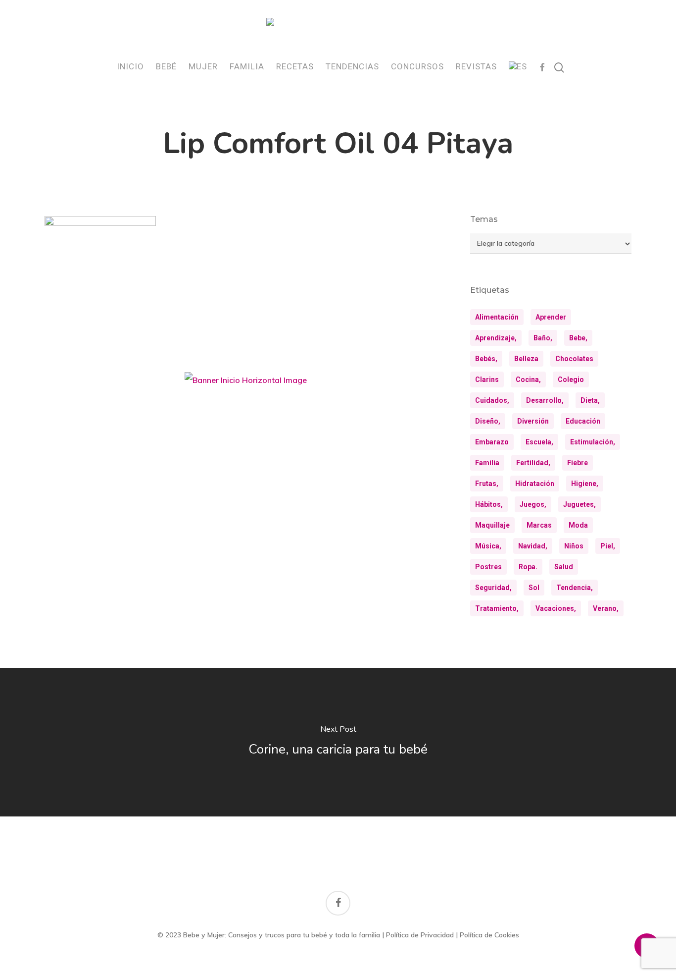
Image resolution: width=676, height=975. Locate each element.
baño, (542, 338)
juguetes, (579, 504)
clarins (487, 379)
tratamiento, (497, 608)
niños (573, 546)
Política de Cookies (489, 934)
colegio (571, 379)
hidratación (534, 484)
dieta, (590, 400)
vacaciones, (555, 608)
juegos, (533, 504)
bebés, (486, 359)
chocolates (574, 359)
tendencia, (574, 588)
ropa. (528, 567)
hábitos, (489, 504)
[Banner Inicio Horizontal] (246, 383)
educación (583, 421)
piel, (607, 546)
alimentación (497, 317)
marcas (539, 525)
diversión (533, 421)
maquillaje (492, 525)
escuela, (539, 442)
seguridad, (493, 588)
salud (563, 567)
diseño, (487, 421)
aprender (550, 317)
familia (487, 463)
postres (488, 567)
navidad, (532, 546)
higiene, (584, 484)
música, (488, 546)
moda (578, 525)
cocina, (528, 379)
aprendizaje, (496, 338)
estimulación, (592, 442)
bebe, (578, 338)
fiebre (577, 463)
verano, (606, 608)
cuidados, (492, 400)
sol (534, 588)
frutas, (486, 484)
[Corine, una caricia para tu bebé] (338, 742)
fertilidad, (533, 463)
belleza (526, 359)
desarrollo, (545, 400)
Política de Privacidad (420, 934)
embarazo (492, 442)
